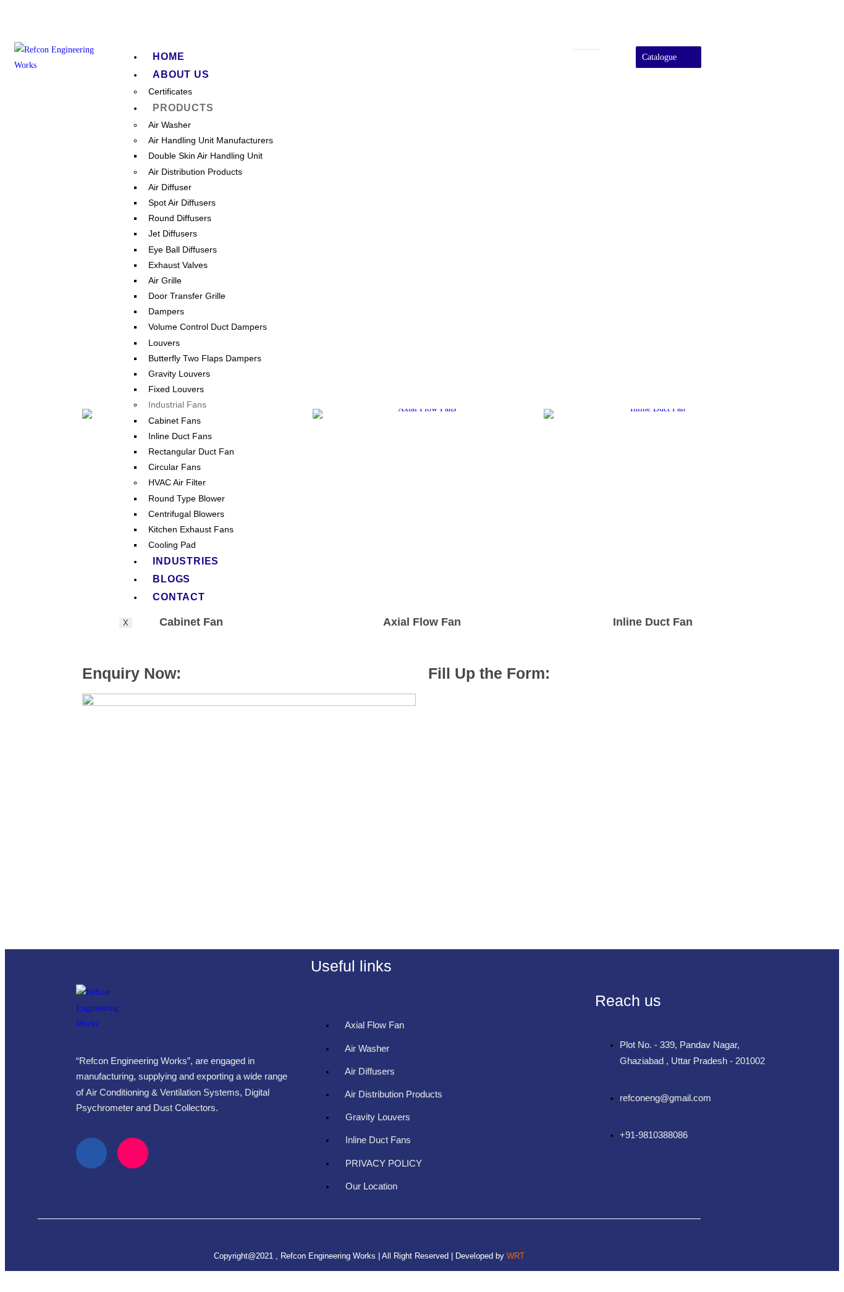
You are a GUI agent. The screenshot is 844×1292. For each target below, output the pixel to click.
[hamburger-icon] (587, 49)
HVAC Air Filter (177, 482)
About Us (181, 74)
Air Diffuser (170, 187)
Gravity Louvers (179, 374)
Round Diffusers (179, 218)
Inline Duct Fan (653, 622)
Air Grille (165, 280)
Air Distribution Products (195, 172)
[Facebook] (91, 1153)
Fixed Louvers (176, 389)
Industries (186, 561)
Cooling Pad (172, 545)
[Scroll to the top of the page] (8, 1278)
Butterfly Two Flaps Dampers (204, 358)
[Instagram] (790, 74)
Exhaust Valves (178, 265)
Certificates (170, 91)
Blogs (171, 579)
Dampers (166, 311)
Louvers (164, 343)
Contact (179, 597)
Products (183, 108)
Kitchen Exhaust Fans (191, 529)
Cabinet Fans (174, 421)
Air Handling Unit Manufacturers (210, 140)
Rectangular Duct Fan (191, 451)
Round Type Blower (186, 498)
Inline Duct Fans (180, 436)
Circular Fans (174, 467)
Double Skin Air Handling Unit (205, 156)
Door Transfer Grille (187, 296)
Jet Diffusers (172, 233)
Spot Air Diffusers (182, 203)
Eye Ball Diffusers (182, 249)
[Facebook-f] (790, 38)
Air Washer (169, 125)
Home (168, 56)
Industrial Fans (177, 404)
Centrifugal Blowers (186, 514)
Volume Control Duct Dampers (207, 327)
